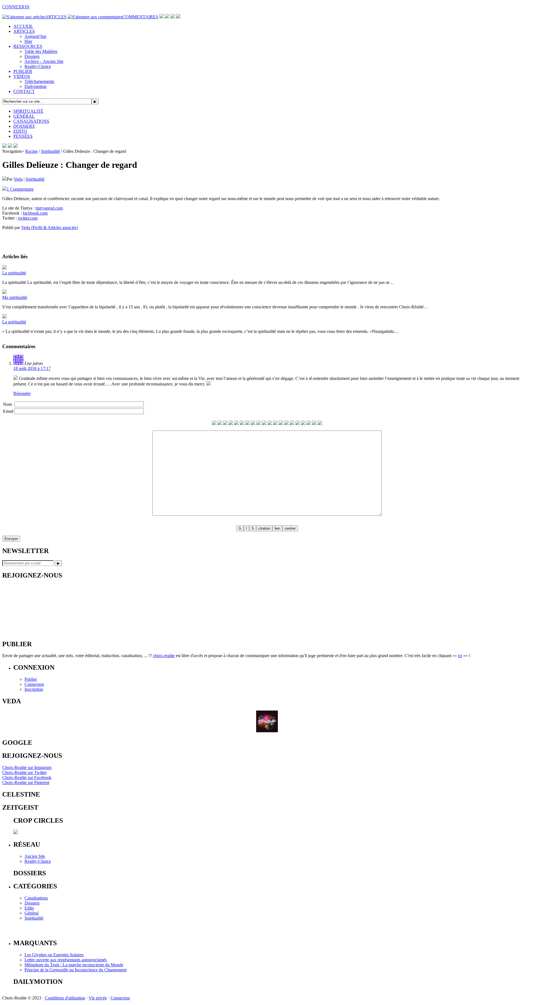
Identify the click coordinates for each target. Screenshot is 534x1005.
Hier (28, 41)
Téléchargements (39, 81)
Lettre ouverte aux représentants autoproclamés (65, 959)
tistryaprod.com (49, 208)
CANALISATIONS (31, 121)
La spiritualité (14, 273)
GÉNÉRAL (24, 116)
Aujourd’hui (35, 36)
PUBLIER (22, 71)
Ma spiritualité (14, 297)
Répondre (22, 393)
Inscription (33, 689)
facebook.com (35, 213)
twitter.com (28, 218)
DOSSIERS (24, 126)
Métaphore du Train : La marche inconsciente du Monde (73, 964)
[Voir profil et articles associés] (267, 730)
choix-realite (164, 655)
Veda (18, 179)
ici (460, 655)
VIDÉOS (21, 76)
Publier (30, 679)
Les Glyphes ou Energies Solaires (54, 954)
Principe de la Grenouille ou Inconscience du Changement (75, 969)
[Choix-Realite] (10, 146)
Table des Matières (40, 51)
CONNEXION (15, 6)
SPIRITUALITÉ (28, 111)
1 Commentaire (20, 189)
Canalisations (36, 898)
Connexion (34, 684)
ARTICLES (55, 16)
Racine (31, 151)
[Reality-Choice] (4, 146)
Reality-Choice (37, 66)
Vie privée (98, 998)
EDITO (20, 131)
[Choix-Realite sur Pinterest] (172, 16)
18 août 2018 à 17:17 (32, 368)
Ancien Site (34, 856)
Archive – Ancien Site (43, 61)
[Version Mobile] (15, 146)
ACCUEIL (23, 26)
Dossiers (31, 56)
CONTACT (24, 91)
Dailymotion (35, 86)
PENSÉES (23, 136)
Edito (29, 908)
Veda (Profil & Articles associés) (49, 227)
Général (31, 913)
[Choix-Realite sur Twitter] (161, 16)
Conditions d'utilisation (65, 998)
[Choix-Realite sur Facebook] (167, 16)
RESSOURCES (27, 46)
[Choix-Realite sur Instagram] (178, 16)
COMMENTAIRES (140, 16)
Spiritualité (50, 151)
